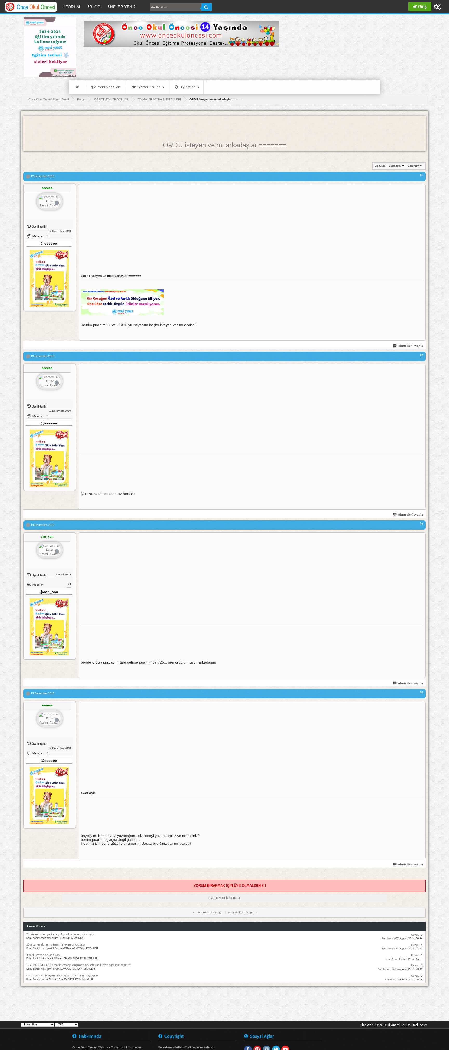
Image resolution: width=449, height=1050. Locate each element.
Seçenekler (395, 166)
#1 (421, 175)
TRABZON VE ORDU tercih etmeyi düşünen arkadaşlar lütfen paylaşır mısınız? (78, 965)
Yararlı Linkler (149, 86)
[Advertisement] (178, 62)
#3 (421, 524)
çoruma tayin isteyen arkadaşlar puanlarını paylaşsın (62, 975)
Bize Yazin (366, 1025)
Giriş (422, 6)
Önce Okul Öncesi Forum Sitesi (396, 1025)
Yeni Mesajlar (109, 86)
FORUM (74, 6)
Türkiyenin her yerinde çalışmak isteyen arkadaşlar (60, 934)
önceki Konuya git (210, 912)
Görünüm (413, 166)
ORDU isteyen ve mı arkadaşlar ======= (224, 145)
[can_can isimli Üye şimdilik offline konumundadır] (50, 550)
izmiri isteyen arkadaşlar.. (43, 955)
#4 (421, 692)
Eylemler (188, 86)
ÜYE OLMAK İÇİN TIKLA (224, 898)
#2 (421, 355)
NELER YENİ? (122, 7)
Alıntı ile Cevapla (410, 346)
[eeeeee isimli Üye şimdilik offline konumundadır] (50, 202)
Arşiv (423, 1025)
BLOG (95, 7)
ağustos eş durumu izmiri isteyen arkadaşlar (56, 944)
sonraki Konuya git (241, 912)
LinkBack (380, 166)
